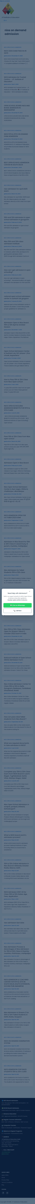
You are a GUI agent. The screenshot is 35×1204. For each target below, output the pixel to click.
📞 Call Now (17, 611)
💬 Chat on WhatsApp (17, 605)
